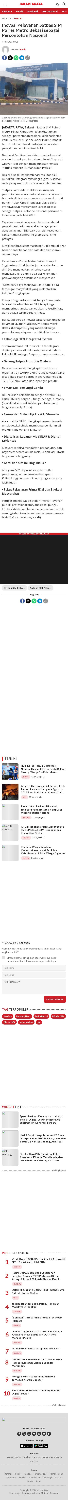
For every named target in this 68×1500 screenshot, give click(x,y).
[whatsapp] (29, 1434)
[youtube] (44, 1434)
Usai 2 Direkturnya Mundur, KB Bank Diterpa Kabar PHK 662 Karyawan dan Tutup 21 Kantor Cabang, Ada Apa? (43, 1138)
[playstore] (41, 1447)
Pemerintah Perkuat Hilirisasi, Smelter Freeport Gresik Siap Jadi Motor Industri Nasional (41, 809)
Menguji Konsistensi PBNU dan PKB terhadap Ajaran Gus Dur (33, 1378)
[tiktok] (49, 1434)
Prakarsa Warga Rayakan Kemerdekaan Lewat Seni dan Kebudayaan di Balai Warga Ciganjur (43, 850)
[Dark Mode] (57, 4)
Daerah (18, 18)
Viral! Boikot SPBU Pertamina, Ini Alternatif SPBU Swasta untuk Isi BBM (38, 1261)
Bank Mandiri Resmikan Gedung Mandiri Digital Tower (36, 1392)
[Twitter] (10, 57)
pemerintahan (26, 1022)
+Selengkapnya (59, 1170)
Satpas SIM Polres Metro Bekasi (41, 588)
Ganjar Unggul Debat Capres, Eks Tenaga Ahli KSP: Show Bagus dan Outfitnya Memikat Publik (37, 1334)
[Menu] (4, 4)
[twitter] (24, 1434)
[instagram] (39, 1434)
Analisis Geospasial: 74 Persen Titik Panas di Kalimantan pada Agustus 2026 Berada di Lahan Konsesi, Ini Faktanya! (43, 790)
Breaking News (23, 1016)
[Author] (5, 49)
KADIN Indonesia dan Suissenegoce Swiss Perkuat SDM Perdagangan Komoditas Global (42, 829)
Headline (8, 1016)
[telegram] (34, 1434)
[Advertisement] (34, 641)
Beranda (6, 18)
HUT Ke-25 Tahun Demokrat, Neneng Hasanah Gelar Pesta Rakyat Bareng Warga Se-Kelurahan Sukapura (43, 770)
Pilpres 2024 (9, 1022)
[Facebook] (4, 57)
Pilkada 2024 (58, 1016)
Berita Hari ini (41, 1016)
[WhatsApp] (16, 57)
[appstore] (26, 1447)
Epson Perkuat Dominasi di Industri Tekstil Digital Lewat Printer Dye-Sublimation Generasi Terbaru (41, 1119)
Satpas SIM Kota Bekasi (15, 588)
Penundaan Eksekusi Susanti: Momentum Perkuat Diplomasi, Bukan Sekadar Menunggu (37, 1362)
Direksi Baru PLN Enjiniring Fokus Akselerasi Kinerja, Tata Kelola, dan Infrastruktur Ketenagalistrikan (41, 1157)
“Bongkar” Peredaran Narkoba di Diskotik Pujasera (37, 1319)
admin (22, 49)
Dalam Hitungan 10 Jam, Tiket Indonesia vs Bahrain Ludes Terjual (38, 1291)
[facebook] (19, 1434)
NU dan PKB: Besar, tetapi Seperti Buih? (36, 1348)
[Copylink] (27, 57)
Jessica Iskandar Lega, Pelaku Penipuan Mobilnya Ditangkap (35, 1305)
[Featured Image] (34, 114)
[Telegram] (21, 57)
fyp (38, 1022)
